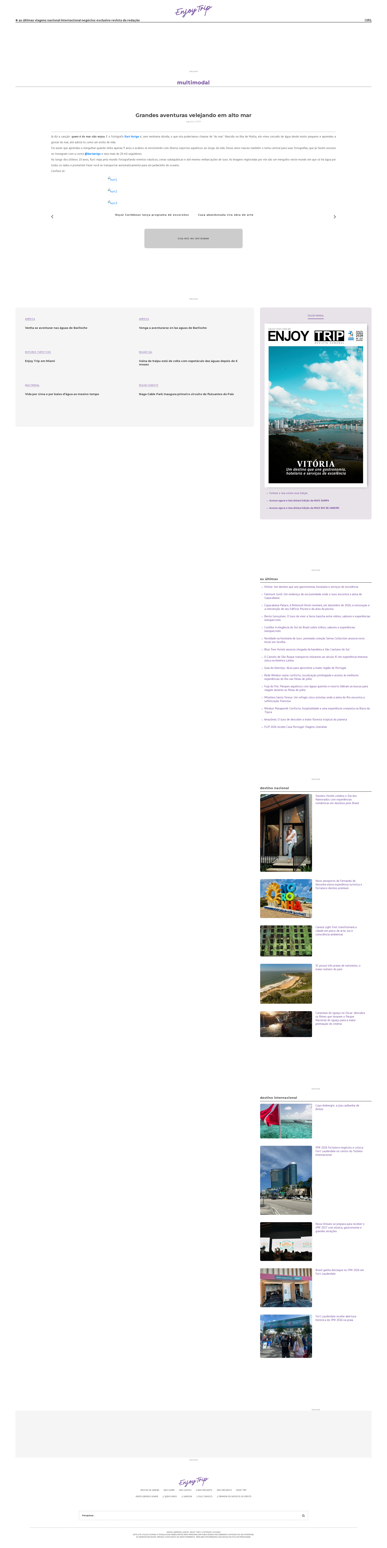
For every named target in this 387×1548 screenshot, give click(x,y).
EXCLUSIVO (103, 20)
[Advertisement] (193, 48)
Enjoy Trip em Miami (40, 361)
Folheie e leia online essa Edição (288, 493)
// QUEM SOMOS (170, 1496)
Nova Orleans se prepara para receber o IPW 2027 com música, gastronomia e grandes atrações (339, 1227)
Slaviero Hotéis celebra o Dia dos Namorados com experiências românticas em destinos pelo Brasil (337, 799)
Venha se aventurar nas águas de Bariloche (56, 328)
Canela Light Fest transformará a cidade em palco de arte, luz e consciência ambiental (336, 930)
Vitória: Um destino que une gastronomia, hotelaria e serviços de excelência (311, 587)
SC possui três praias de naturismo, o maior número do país (338, 967)
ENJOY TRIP (241, 1490)
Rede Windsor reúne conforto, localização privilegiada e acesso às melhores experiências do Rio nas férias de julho (311, 677)
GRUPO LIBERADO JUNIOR (147, 1496)
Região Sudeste (148, 385)
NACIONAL (53, 20)
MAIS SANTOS (185, 1490)
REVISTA (116, 20)
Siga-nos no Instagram (193, 238)
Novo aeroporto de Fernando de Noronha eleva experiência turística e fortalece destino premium (338, 884)
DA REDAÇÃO (131, 20)
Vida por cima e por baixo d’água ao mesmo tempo (62, 394)
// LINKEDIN (186, 1496)
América (144, 318)
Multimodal (32, 385)
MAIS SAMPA (169, 1490)
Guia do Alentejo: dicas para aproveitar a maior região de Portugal (305, 668)
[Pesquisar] (370, 20)
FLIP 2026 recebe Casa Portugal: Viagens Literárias (295, 727)
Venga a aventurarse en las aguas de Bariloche (173, 328)
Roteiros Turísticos (38, 352)
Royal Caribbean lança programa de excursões (152, 214)
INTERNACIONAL (71, 20)
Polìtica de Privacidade (239, 1537)
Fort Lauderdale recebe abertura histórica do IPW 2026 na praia (335, 1318)
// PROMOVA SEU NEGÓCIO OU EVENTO (234, 1496)
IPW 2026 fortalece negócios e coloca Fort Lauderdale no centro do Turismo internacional (339, 1151)
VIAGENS (41, 20)
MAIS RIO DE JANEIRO (150, 1490)
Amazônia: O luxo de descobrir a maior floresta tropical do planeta (305, 719)
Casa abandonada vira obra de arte (226, 214)
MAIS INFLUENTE (224, 1490)
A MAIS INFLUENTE (204, 1490)
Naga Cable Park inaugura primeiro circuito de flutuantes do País (186, 394)
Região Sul (145, 352)
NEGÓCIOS (88, 20)
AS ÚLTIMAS (26, 20)
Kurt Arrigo (132, 136)
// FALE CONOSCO (204, 1496)
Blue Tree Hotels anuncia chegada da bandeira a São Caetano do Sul (307, 649)
